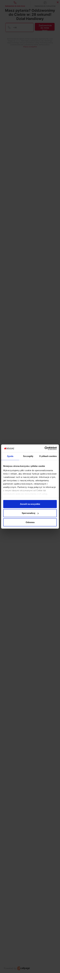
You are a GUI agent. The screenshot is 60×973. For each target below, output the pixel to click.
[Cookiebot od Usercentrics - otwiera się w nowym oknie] (44, 448)
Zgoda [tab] (10, 456)
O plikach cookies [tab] (48, 456)
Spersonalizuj (28, 513)
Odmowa (30, 522)
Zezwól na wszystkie (30, 504)
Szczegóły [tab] (28, 456)
